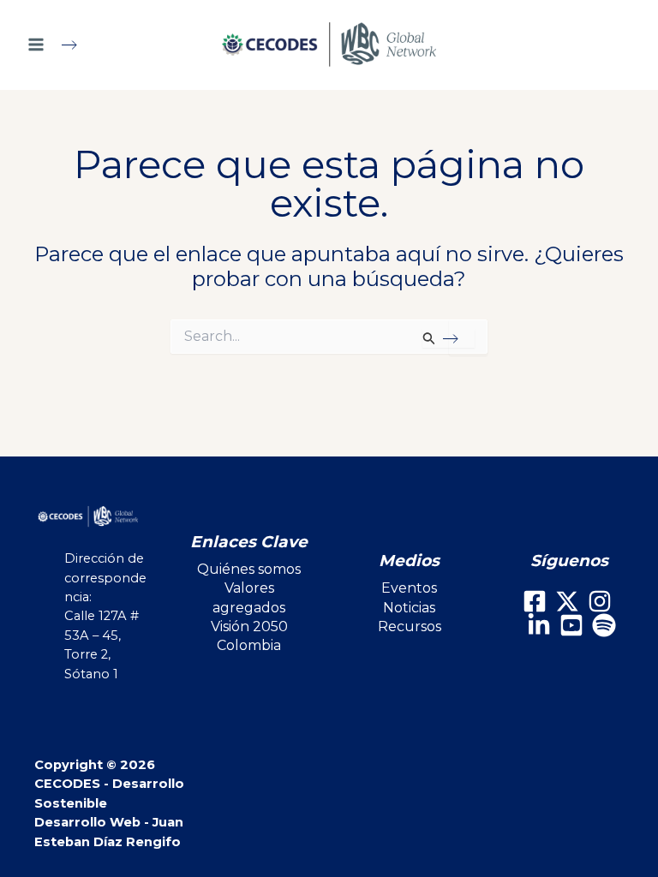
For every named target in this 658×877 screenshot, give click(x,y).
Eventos (409, 588)
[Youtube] (571, 625)
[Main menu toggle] (59, 44)
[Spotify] (604, 625)
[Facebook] (535, 601)
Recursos (409, 626)
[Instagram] (600, 601)
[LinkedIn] (539, 625)
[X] (567, 601)
